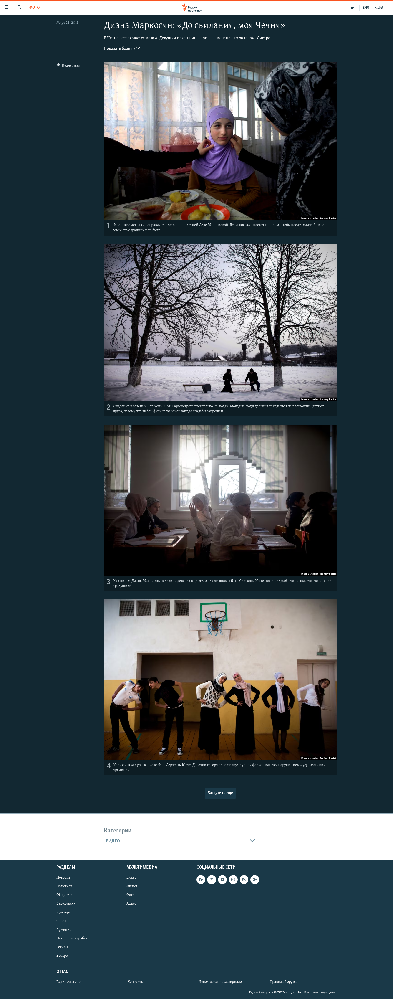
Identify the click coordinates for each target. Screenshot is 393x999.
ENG (366, 8)
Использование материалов (221, 982)
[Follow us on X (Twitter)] (211, 879)
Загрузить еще (220, 793)
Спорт (61, 921)
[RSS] (244, 879)
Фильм (131, 886)
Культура (63, 912)
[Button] (68, 66)
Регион (62, 947)
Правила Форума (283, 982)
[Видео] (353, 8)
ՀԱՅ (379, 8)
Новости (63, 878)
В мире (62, 955)
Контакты (136, 982)
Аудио (131, 903)
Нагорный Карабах (72, 938)
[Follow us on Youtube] (222, 879)
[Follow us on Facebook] (200, 879)
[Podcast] (254, 879)
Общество (64, 895)
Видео (131, 878)
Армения (63, 929)
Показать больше (120, 49)
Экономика (65, 903)
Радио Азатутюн (69, 982)
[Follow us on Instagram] (233, 879)
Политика (64, 886)
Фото (34, 8)
